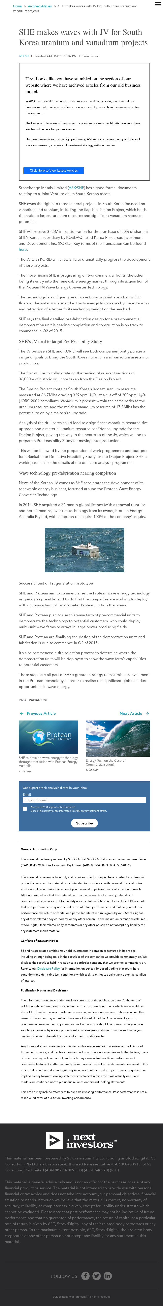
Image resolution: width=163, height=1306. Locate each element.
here (23, 249)
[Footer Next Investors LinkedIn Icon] (108, 1276)
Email (27, 794)
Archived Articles (40, 6)
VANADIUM (38, 700)
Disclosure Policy (48, 968)
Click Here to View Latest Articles (54, 170)
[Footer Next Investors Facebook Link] (85, 1276)
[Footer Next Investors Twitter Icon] (96, 1276)
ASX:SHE (76, 187)
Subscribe (84, 823)
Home (17, 6)
